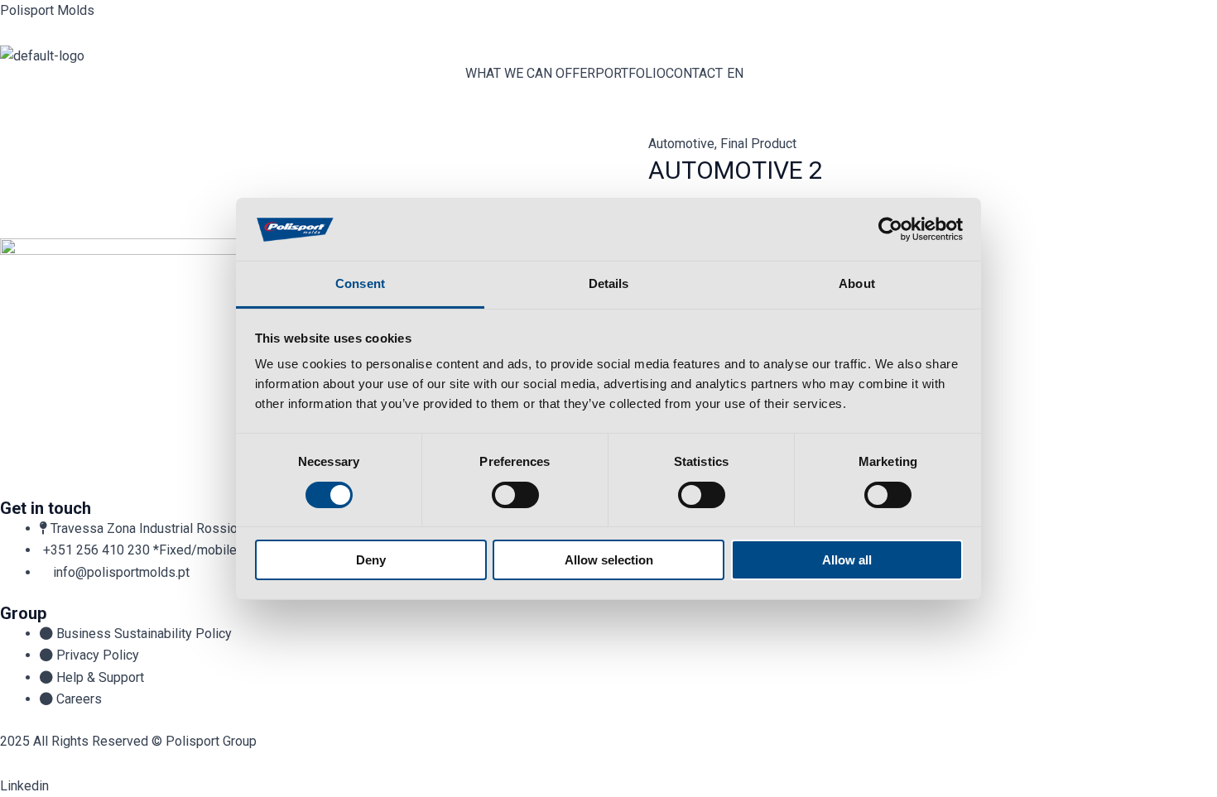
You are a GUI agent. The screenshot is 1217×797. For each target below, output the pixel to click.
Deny (371, 560)
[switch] (515, 495)
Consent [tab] (360, 283)
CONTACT (694, 73)
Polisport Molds (47, 10)
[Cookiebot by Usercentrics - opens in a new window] (890, 229)
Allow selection (609, 560)
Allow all (847, 560)
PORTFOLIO (630, 73)
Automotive (681, 143)
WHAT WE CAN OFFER (530, 73)
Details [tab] (609, 283)
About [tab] (857, 283)
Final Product (758, 143)
